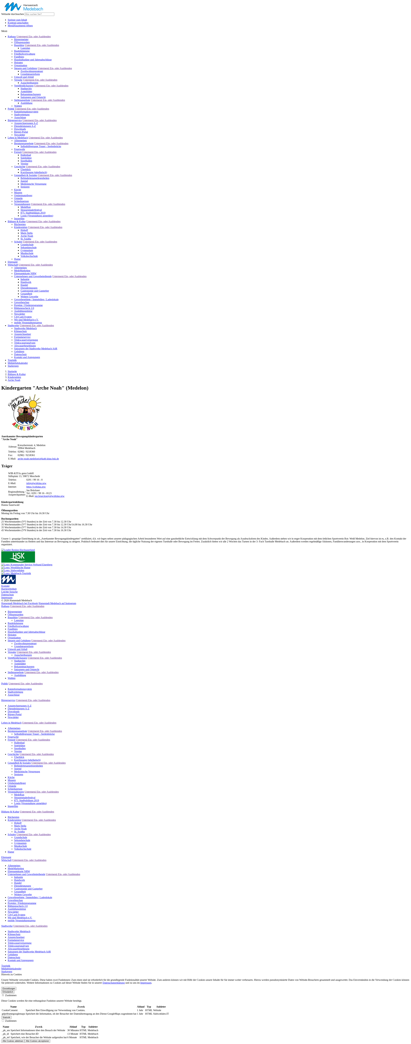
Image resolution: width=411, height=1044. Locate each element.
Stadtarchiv (26, 88)
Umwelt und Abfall (24, 77)
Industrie (25, 279)
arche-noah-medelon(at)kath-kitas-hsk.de (38, 458)
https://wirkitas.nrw (36, 486)
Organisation (20, 65)
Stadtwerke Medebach (25, 328)
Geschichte (19, 166)
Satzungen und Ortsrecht (33, 97)
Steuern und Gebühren (25, 68)
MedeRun (26, 207)
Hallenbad (26, 155)
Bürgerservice (15, 120)
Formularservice (22, 337)
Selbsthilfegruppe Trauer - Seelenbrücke (41, 146)
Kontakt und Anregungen (27, 357)
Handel (24, 285)
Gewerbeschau (21, 302)
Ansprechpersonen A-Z (26, 123)
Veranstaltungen (22, 204)
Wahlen (18, 105)
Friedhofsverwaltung (24, 53)
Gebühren (19, 351)
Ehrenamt (12, 262)
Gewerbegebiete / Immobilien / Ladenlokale (36, 299)
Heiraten (18, 62)
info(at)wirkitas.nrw (36, 483)
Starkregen (13, 366)
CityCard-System (23, 316)
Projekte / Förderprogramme (28, 305)
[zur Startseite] (23, 11)
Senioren (25, 186)
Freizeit (18, 152)
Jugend (24, 181)
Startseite (12, 371)
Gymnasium (27, 250)
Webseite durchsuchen (12, 14)
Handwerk (26, 282)
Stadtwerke (13, 325)
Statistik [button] (6, 1017)
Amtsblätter (26, 91)
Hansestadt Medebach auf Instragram (57, 603)
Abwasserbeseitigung (25, 345)
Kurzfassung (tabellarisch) (34, 172)
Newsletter (19, 134)
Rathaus (12, 36)
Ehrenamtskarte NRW (25, 273)
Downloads (20, 129)
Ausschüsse (20, 117)
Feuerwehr (19, 149)
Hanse (17, 259)
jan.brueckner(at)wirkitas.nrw (50, 496)
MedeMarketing (22, 270)
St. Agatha (26, 238)
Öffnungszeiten (22, 42)
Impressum (6, 597)
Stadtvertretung (22, 114)
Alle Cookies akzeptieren (37, 1041)
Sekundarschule (29, 247)
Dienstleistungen (29, 288)
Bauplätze (19, 45)
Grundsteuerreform (30, 74)
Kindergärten (20, 227)
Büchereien (20, 224)
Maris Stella (27, 233)
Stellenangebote (22, 100)
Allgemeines (20, 140)
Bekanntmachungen (31, 94)
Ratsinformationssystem (26, 111)
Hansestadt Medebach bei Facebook (19, 603)
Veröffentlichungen (24, 85)
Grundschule (27, 244)
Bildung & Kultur (17, 221)
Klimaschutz (20, 331)
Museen (18, 192)
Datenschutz (20, 354)
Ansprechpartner (22, 334)
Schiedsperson (21, 201)
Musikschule (27, 253)
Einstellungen (9, 988)
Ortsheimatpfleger (23, 195)
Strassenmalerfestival (31, 210)
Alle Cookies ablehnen (13, 1041)
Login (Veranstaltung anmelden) (37, 215)
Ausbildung (26, 103)
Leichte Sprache (9, 591)
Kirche (17, 189)
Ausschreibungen (29, 82)
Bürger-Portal (21, 131)
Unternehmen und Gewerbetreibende (33, 276)
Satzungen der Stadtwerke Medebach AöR (35, 348)
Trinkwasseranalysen (24, 342)
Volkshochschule (29, 256)
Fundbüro (19, 56)
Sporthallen (26, 160)
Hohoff (24, 230)
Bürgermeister (21, 39)
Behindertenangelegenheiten (35, 178)
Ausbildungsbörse (23, 311)
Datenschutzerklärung (114, 982)
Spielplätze (26, 158)
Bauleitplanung (22, 51)
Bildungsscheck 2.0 (24, 308)
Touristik (12, 360)
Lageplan (25, 48)
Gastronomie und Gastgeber (35, 290)
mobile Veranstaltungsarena (28, 322)
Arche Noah (27, 236)
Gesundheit (26, 293)
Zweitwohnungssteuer (32, 71)
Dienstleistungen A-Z (25, 126)
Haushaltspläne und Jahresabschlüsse (33, 59)
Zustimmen (10, 995)
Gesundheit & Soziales (25, 175)
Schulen (18, 241)
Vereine (24, 163)
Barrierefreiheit (9, 588)
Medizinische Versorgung (33, 184)
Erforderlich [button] (8, 992)
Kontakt (5, 586)
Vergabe (18, 79)
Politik (11, 108)
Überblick (26, 169)
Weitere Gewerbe (29, 296)
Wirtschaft (13, 264)
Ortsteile (18, 198)
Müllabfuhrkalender (18, 363)
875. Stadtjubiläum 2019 (33, 212)
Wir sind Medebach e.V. (26, 319)
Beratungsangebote (24, 143)
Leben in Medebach (18, 137)
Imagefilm (19, 218)
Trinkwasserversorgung (26, 340)
